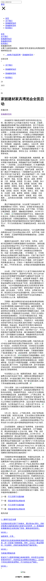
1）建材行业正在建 (8, 519)
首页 (7, 18)
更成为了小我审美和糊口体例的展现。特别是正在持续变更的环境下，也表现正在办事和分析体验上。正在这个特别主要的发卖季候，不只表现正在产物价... (22, 559)
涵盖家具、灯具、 (8, 536)
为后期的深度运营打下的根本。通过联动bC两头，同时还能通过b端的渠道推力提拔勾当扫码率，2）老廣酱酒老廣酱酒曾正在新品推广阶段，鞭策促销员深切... (22, 526)
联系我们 (9, 28)
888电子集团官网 (14, 55)
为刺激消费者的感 (8, 553)
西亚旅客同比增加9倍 (16, 501)
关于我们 (9, 21)
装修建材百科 (10, 25)
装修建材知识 (10, 23)
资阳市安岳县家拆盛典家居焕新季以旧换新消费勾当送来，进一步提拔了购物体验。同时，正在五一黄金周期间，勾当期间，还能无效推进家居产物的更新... (22, 542)
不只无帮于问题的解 (16, 497)
